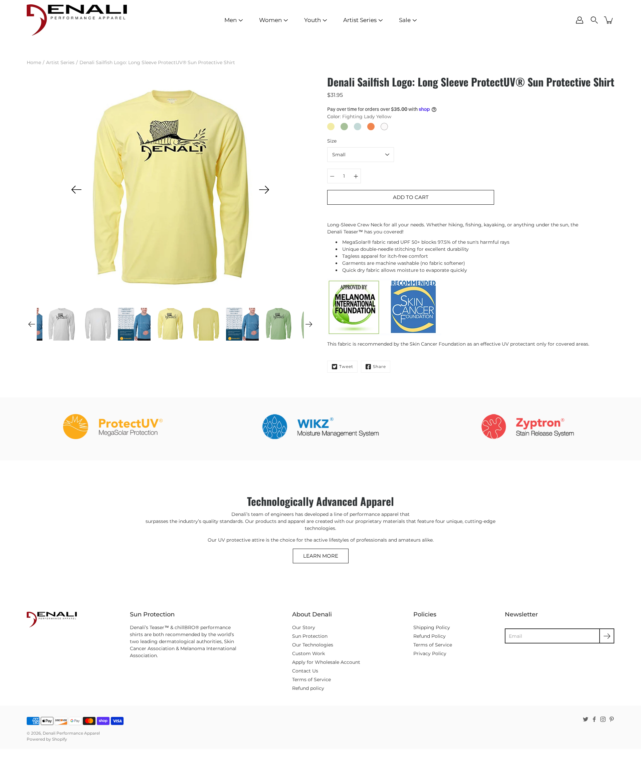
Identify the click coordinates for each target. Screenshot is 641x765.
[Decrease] (332, 176)
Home (34, 62)
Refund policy (308, 688)
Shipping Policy (431, 627)
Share (379, 366)
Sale (405, 20)
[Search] (594, 20)
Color (359, 117)
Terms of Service (311, 680)
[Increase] (356, 176)
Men (230, 20)
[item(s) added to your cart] (609, 20)
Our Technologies (312, 645)
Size (332, 141)
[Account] (579, 20)
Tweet (346, 366)
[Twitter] (585, 719)
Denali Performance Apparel (71, 733)
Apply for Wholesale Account (326, 662)
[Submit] (606, 635)
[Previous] (76, 189)
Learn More (320, 556)
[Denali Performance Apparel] (77, 20)
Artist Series (360, 20)
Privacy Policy (429, 653)
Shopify (59, 739)
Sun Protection (310, 636)
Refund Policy (429, 636)
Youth (312, 20)
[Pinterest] (611, 719)
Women (270, 20)
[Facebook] (594, 719)
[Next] (264, 189)
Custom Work (308, 653)
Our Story (303, 627)
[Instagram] (603, 719)
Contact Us (305, 671)
